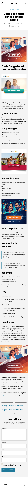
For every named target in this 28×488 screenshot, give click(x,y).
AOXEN (9, 23)
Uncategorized (14, 10)
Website (3, 457)
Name (3, 442)
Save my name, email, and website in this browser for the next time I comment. (13, 464)
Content (14, 3)
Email (3, 450)
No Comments (15, 26)
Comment (4, 428)
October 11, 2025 (19, 23)
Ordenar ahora (5, 396)
